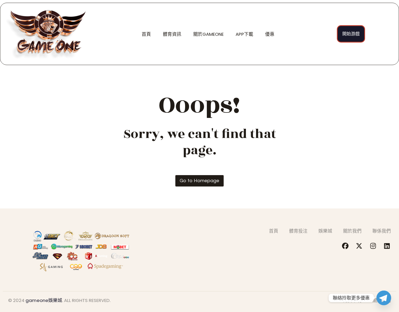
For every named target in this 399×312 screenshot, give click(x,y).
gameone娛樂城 (44, 300)
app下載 (244, 34)
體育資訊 (172, 34)
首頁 (146, 34)
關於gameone (208, 34)
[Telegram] (383, 298)
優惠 (269, 34)
